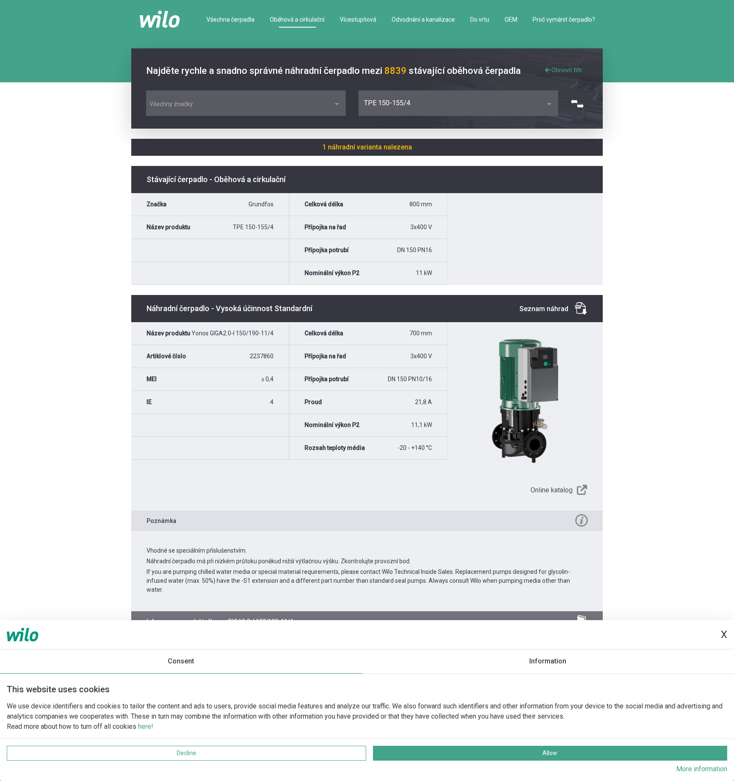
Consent (181, 661)
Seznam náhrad (543, 309)
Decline (186, 753)
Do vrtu (479, 19)
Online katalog (552, 490)
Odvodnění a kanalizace (423, 19)
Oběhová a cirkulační (297, 19)
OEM (511, 19)
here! (145, 726)
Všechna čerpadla (230, 19)
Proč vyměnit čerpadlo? (564, 19)
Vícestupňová (358, 19)
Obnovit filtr (566, 70)
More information (701, 769)
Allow (549, 753)
